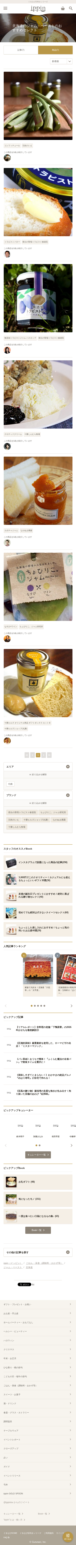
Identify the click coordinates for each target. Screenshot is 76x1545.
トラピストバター (12, 242)
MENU (5, 8)
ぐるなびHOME (10, 1533)
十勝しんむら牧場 (32, 434)
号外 (6, 1484)
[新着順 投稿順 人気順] (61, 61)
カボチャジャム (11, 530)
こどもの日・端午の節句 (15, 1376)
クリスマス (9, 1349)
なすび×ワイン (10, 626)
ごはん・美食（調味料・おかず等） (20, 1385)
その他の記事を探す (17, 1252)
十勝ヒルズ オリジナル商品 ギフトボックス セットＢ (27, 723)
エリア (10, 766)
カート (62, 8)
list (33, 1284)
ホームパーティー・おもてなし (18, 1322)
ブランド (11, 795)
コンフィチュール (12, 145)
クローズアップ (11, 1448)
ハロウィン (9, 1340)
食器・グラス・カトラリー (16, 1412)
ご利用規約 (49, 1533)
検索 (70, 8)
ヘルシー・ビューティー (15, 1331)
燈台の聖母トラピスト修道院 (35, 242)
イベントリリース (12, 1476)
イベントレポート (12, 1439)
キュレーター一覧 (12, 1514)
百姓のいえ (27, 145)
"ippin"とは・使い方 (13, 1520)
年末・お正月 (10, 1358)
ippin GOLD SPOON (13, 1493)
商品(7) (55, 50)
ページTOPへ (38, 1276)
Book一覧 (42, 1514)
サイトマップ (62, 1533)
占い (6, 1457)
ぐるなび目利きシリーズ (30, 1533)
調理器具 (8, 1421)
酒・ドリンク (10, 1403)
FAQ (5, 1537)
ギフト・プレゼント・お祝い (17, 1304)
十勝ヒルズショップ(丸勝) (15, 729)
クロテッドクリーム (13, 434)
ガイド (7, 1466)
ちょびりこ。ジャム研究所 (31, 626)
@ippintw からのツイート (17, 1502)
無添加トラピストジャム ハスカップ (20, 338)
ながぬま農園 (26, 530)
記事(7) (20, 50)
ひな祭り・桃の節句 (13, 1367)
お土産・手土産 (11, 1313)
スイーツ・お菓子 (12, 1394)
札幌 (10, 784)
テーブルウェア (11, 1430)
